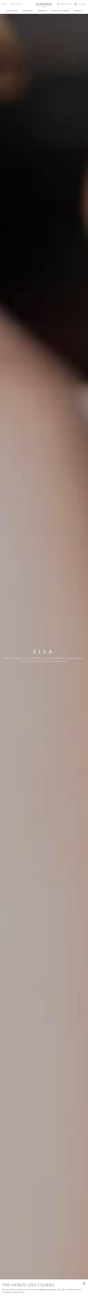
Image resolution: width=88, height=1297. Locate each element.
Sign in (4, 4)
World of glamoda (60, 11)
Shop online (12, 11)
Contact (78, 11)
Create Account (16, 4)
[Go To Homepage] (44, 5)
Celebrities (42, 11)
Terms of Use (19, 1292)
